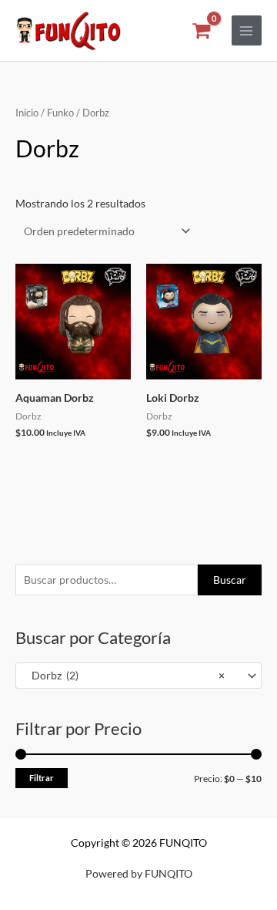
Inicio (26, 113)
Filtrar (41, 778)
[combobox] (138, 675)
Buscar (229, 579)
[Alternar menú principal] (247, 30)
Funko (60, 113)
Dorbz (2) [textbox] (125, 675)
